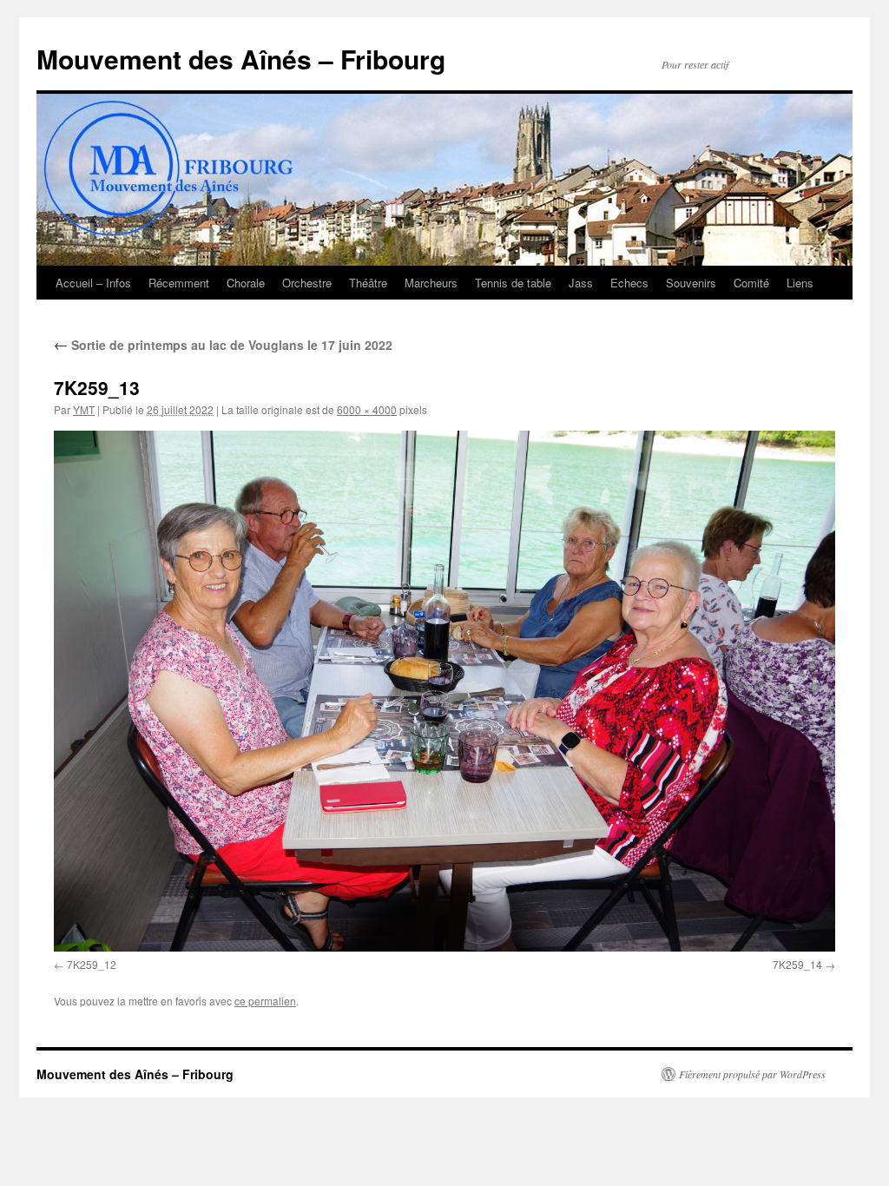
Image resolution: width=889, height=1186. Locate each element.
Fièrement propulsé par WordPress (752, 1074)
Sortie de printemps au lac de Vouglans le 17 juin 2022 (223, 344)
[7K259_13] (444, 691)
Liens (800, 282)
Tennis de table (513, 282)
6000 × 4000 (367, 409)
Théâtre (368, 282)
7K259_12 (91, 964)
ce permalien (265, 1000)
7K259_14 (797, 964)
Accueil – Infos (93, 282)
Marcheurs (431, 282)
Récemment (178, 282)
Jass (581, 282)
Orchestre (307, 282)
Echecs (629, 282)
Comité (751, 282)
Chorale (246, 282)
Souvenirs (691, 282)
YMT (84, 409)
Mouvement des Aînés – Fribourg (240, 58)
